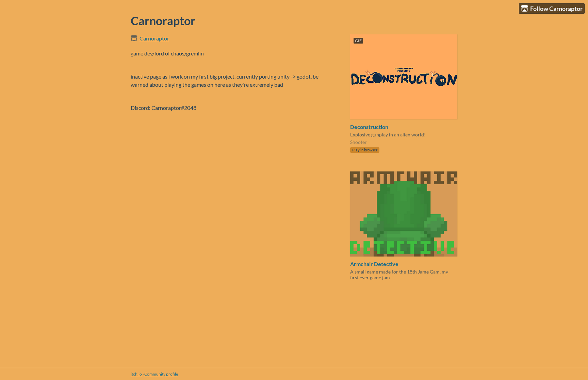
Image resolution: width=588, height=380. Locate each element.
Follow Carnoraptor (556, 8)
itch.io (136, 374)
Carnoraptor (154, 38)
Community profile (161, 374)
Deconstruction (369, 126)
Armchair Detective (374, 264)
